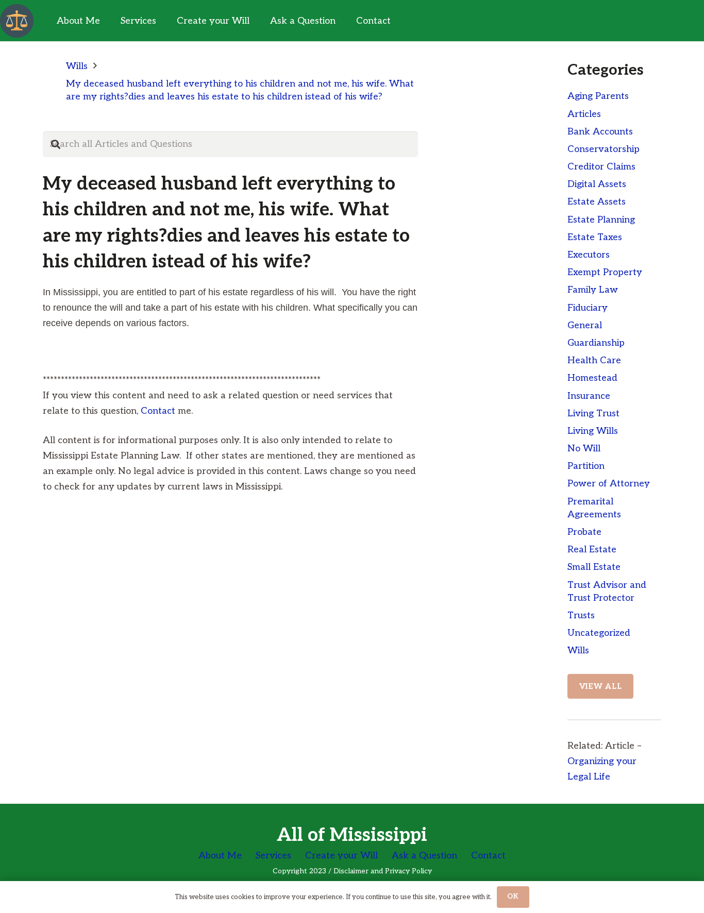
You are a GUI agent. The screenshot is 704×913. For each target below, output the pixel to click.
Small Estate (594, 567)
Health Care (594, 360)
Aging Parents (598, 96)
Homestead (592, 378)
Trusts (581, 615)
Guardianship (596, 342)
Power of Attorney (608, 483)
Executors (588, 254)
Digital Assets (596, 184)
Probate (584, 532)
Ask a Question (424, 855)
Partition (586, 466)
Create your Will (341, 855)
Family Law (592, 289)
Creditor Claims (601, 166)
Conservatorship (603, 149)
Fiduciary (587, 307)
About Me (220, 855)
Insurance (588, 396)
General (584, 325)
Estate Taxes (594, 237)
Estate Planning (601, 219)
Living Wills (592, 431)
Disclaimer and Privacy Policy (382, 871)
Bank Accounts (600, 131)
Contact (158, 410)
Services (273, 855)
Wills (578, 650)
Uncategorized (598, 633)
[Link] (16, 21)
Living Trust (593, 413)
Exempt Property (604, 272)
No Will (583, 448)
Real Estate (591, 549)
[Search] (56, 144)
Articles (584, 114)
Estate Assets (596, 201)
